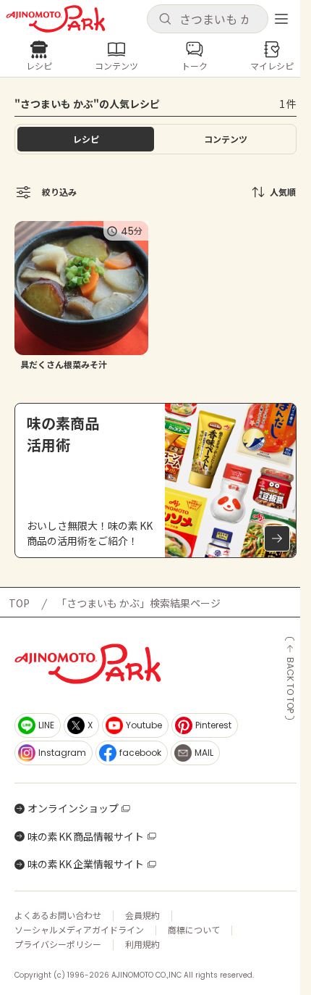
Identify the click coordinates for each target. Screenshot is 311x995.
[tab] (225, 139)
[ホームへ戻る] (56, 19)
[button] (207, 18)
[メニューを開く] (281, 19)
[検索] (165, 19)
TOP (19, 603)
